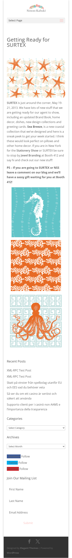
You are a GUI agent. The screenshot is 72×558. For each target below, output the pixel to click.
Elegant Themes (29, 548)
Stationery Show (27, 150)
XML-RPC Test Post (19, 370)
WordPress (13, 552)
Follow (25, 456)
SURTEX (12, 103)
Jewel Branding (31, 155)
